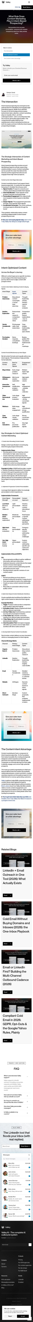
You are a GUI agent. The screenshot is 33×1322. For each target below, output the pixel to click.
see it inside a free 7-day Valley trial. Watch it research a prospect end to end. (16, 798)
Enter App (18, 7)
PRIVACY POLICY (16, 1301)
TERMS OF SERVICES (16, 1304)
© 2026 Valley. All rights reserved (16, 1298)
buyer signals (14, 292)
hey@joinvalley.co (11, 1238)
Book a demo (5, 786)
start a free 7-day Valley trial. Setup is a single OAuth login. (16, 220)
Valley (3, 780)
